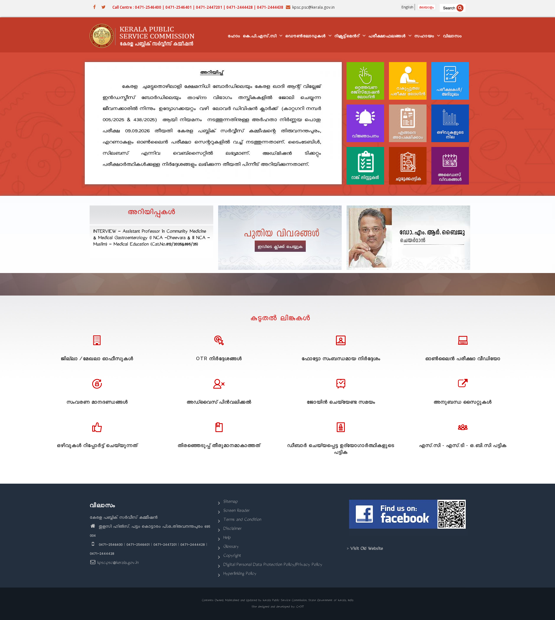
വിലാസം (452, 37)
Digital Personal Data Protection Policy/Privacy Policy (272, 565)
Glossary (231, 547)
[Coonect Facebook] (408, 517)
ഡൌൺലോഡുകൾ (306, 37)
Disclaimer (232, 529)
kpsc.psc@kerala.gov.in (117, 563)
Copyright (232, 556)
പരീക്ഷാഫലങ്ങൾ (388, 37)
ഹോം (234, 37)
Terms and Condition (242, 520)
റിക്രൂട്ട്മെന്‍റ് (348, 37)
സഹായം (425, 37)
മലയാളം (426, 7)
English (407, 7)
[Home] (145, 35)
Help (227, 538)
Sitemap (230, 502)
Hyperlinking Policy (239, 574)
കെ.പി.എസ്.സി (260, 37)
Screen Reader (236, 511)
